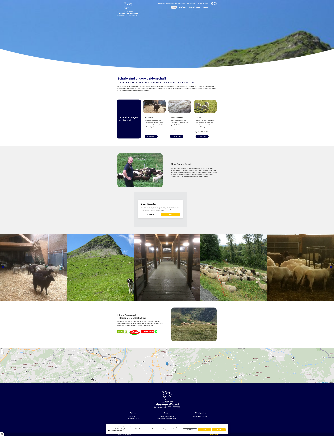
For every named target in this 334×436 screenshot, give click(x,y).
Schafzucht (182, 7)
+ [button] (2, 350)
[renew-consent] (2, 434)
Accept (219, 429)
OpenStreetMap (325, 382)
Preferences (190, 429)
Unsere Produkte (194, 7)
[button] (151, 136)
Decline (204, 429)
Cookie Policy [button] (155, 428)
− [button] (2, 353)
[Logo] (132, 9)
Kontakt (205, 7)
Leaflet (318, 382)
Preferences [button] (119, 430)
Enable (170, 214)
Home (174, 7)
